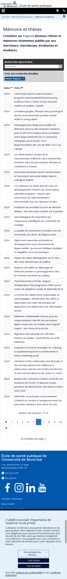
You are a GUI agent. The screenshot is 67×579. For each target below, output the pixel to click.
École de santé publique (35, 5)
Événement (17, 499)
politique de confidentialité (29, 572)
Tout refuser (33, 560)
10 (61, 421)
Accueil (5, 16)
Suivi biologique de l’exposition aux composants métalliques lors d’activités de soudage (37, 220)
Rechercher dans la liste (18, 61)
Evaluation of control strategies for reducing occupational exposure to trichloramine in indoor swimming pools (37, 351)
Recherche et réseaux (22, 16)
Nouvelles (6, 499)
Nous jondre (11, 478)
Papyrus (28, 36)
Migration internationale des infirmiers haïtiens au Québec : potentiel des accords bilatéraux (37, 337)
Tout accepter (33, 565)
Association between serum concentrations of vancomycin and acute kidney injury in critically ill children (37, 175)
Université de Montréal (9, 4)
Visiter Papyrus (13, 78)
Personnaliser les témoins (35, 553)
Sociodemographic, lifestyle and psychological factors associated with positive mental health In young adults (38, 115)
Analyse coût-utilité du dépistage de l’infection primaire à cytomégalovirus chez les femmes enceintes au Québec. (37, 271)
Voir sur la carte (12, 473)
